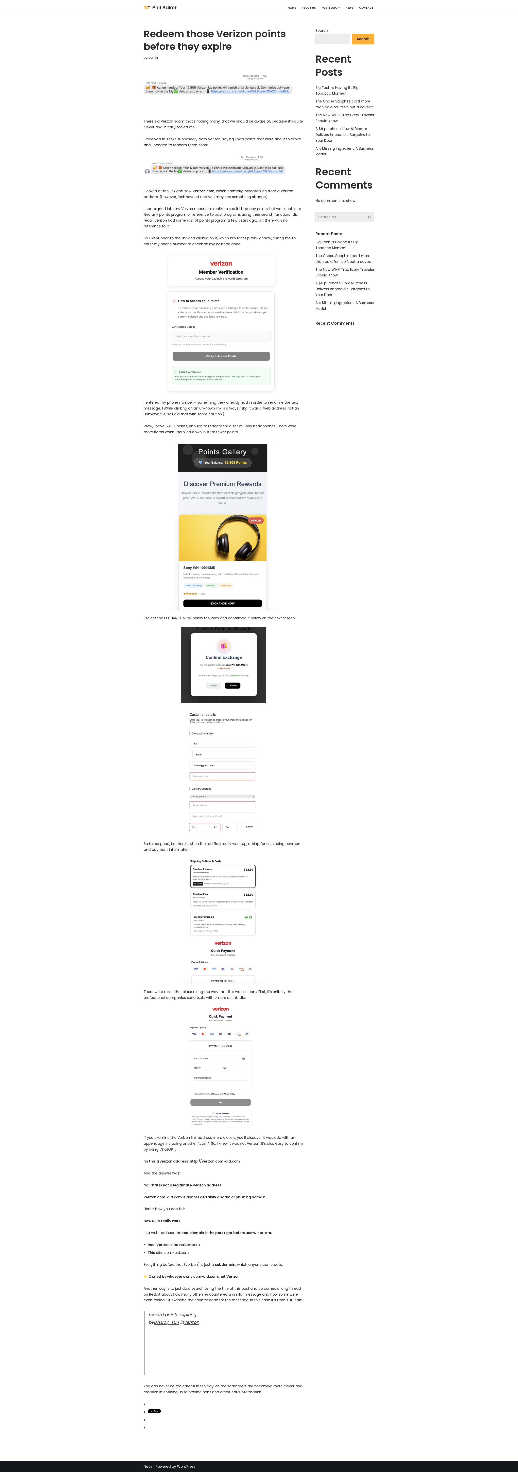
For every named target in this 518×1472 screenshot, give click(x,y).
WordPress (186, 1466)
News (349, 8)
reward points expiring (172, 1315)
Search (321, 30)
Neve (148, 1466)
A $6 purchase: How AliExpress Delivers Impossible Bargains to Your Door (342, 134)
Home (292, 8)
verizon (191, 1322)
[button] (339, 8)
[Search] (369, 217)
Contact (366, 8)
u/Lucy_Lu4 (166, 1322)
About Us (308, 8)
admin (153, 57)
